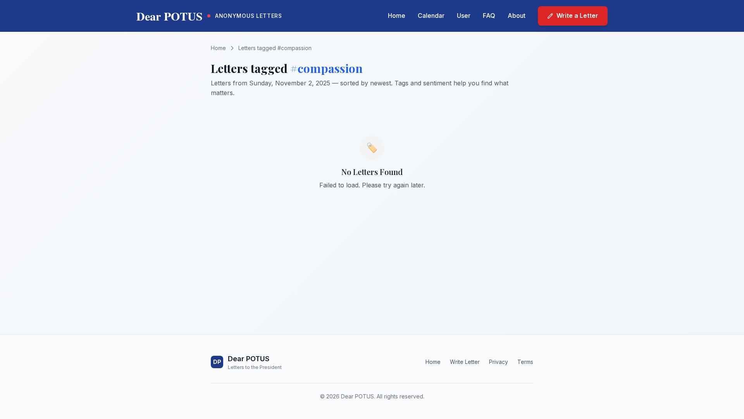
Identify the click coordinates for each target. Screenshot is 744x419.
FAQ (489, 15)
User (463, 15)
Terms (525, 361)
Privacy (498, 361)
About (516, 15)
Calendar (431, 15)
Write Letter (465, 361)
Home (396, 15)
